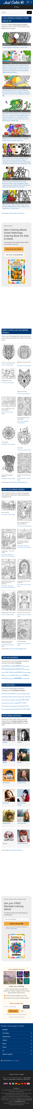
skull (24, 675)
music (7, 672)
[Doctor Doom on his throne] (24, 610)
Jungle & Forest (6, 140)
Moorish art (5, 186)
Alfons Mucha (5, 693)
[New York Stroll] (9, 510)
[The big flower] (9, 440)
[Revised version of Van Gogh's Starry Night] (9, 639)
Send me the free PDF (16, 923)
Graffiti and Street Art (18, 185)
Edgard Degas (26, 693)
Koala (9, 118)
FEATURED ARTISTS (11, 716)
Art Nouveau (15, 181)
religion (29, 672)
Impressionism (11, 669)
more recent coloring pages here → (18, 648)
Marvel (3, 672)
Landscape (13, 140)
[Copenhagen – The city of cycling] (9, 549)
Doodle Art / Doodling (7, 67)
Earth (11, 666)
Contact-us (5, 1079)
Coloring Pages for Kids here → (17, 213)
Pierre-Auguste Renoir (23, 706)
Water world (20, 140)
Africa (3, 158)
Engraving (20, 183)
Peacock (8, 120)
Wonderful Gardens (12, 72)
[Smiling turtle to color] (9, 378)
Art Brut (4, 181)
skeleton (21, 675)
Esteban (19, 742)
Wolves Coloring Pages (24, 393)
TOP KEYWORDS (10, 657)
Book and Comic (6, 204)
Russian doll (11, 70)
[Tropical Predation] (24, 639)
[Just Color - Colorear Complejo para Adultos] (16, 1083)
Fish (7, 117)
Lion (12, 118)
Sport (6, 93)
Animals (7, 111)
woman (18, 678)
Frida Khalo (27, 696)
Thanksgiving (21, 93)
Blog (25, 1077)
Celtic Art (15, 183)
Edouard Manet (5, 696)
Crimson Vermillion (22, 843)
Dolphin (22, 115)
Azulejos (10, 183)
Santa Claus (14, 675)
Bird (7, 113)
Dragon (13, 204)
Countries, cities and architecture (13, 160)
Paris (26, 163)
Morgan (5, 762)
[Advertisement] (16, 307)
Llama (15, 118)
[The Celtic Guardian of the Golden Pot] (24, 579)
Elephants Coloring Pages (9, 478)
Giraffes (21, 117)
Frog (17, 117)
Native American (10, 163)
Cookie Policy (19, 1079)
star (28, 675)
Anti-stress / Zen (14, 65)
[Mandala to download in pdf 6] (24, 360)
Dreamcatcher (17, 67)
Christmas (19, 90)
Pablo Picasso (22, 703)
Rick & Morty (7, 675)
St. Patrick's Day (13, 93)
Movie (15, 206)
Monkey (20, 118)
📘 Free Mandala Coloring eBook (9, 1060)
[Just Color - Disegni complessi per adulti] (13, 1083)
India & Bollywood (12, 161)
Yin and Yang (25, 678)
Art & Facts (6, 803)
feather (18, 666)
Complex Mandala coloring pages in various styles (15, 47)
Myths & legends (21, 206)
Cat (20, 113)
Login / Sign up (28, 2)
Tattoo (23, 186)
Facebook (11, 1074)
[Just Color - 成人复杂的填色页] (25, 1083)
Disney (7, 666)
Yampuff (5, 843)
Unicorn (17, 208)
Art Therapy (8, 63)
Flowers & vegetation (23, 138)
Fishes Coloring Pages (8, 614)
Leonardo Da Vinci (6, 703)
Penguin (13, 120)
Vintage (4, 72)
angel (3, 666)
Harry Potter (26, 666)
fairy (14, 666)
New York (17, 163)
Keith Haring (25, 700)
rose (3, 675)
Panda (4, 120)
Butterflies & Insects (7, 138)
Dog (19, 115)
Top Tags (29, 1077)
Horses (26, 117)
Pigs (17, 120)
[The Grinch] (24, 445)
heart (3, 669)
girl (22, 666)
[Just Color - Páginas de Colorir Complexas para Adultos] (22, 1083)
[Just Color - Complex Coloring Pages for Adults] (5, 1083)
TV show (12, 208)
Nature (6, 136)
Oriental (23, 163)
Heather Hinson (21, 782)
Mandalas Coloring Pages (24, 365)
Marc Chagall (14, 703)
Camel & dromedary (14, 113)
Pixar (15, 672)
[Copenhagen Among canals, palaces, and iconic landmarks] (9, 579)
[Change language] (31, 2)
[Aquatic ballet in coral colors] (9, 610)
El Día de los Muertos (11, 92)
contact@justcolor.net (20, 1101)
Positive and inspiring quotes (9, 68)
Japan (24, 161)
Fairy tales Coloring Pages (24, 526)
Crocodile (11, 115)
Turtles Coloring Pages (8, 382)
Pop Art (19, 186)
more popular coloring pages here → (18, 482)
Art (5, 179)
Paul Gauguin (13, 706)
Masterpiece (27, 185)
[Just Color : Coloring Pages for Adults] (14, 2)
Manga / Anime (24, 204)
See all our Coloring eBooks (14, 255)
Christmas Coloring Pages (24, 450)
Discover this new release (14, 249)
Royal (27, 206)
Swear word (18, 70)
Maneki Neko (27, 669)
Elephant (27, 115)
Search (26, 1006)
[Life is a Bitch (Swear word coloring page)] (9, 406)
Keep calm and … (25, 67)
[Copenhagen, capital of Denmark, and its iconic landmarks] (24, 538)
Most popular (13, 1011)
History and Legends (11, 202)
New (22, 1011)
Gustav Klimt (5, 700)
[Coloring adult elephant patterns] (9, 473)
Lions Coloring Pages (8, 365)
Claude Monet (19, 693)
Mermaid (4, 206)
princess (19, 672)
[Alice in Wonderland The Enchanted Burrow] (24, 520)
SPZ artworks (6, 782)
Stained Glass (6, 208)
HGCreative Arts (21, 823)
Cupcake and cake (23, 65)
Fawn (3, 117)
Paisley (11, 672)
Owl (27, 118)
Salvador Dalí (14, 709)
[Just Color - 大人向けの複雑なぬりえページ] (28, 1083)
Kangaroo (4, 118)
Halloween (20, 92)
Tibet (29, 163)
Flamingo (11, 117)
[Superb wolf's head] (24, 389)
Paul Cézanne (5, 706)
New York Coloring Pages (9, 514)
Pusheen (24, 672)
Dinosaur (15, 138)
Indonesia (20, 161)
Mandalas (7, 44)
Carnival (4, 90)
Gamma (19, 762)
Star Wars (5, 678)
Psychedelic (20, 68)
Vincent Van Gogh (24, 709)
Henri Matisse (11, 700)
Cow (7, 115)
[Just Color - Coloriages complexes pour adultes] (10, 1083)
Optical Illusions (13, 186)
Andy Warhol (12, 693)
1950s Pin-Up (5, 65)
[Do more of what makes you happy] (24, 472)
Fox (15, 117)
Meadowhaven (7, 823)
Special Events (9, 88)
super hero (11, 678)
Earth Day (25, 90)
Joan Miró (18, 700)
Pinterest (17, 1074)
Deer (16, 115)
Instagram (21, 1074)
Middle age (10, 206)
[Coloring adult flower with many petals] (24, 415)
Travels (6, 156)
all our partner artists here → (16, 850)
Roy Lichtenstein (6, 709)
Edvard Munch (13, 696)
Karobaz (5, 742)
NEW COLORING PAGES (13, 489)
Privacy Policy (14, 928)
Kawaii (18, 669)
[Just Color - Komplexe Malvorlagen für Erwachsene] (19, 1083)
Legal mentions (12, 1079)
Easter (4, 92)
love (22, 669)
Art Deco (9, 181)
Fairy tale (18, 204)
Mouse (24, 118)
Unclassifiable (24, 70)
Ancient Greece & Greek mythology (15, 158)
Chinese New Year (11, 90)
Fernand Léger (20, 696)
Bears (3, 113)
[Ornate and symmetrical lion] (9, 360)
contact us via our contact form (24, 1099)
